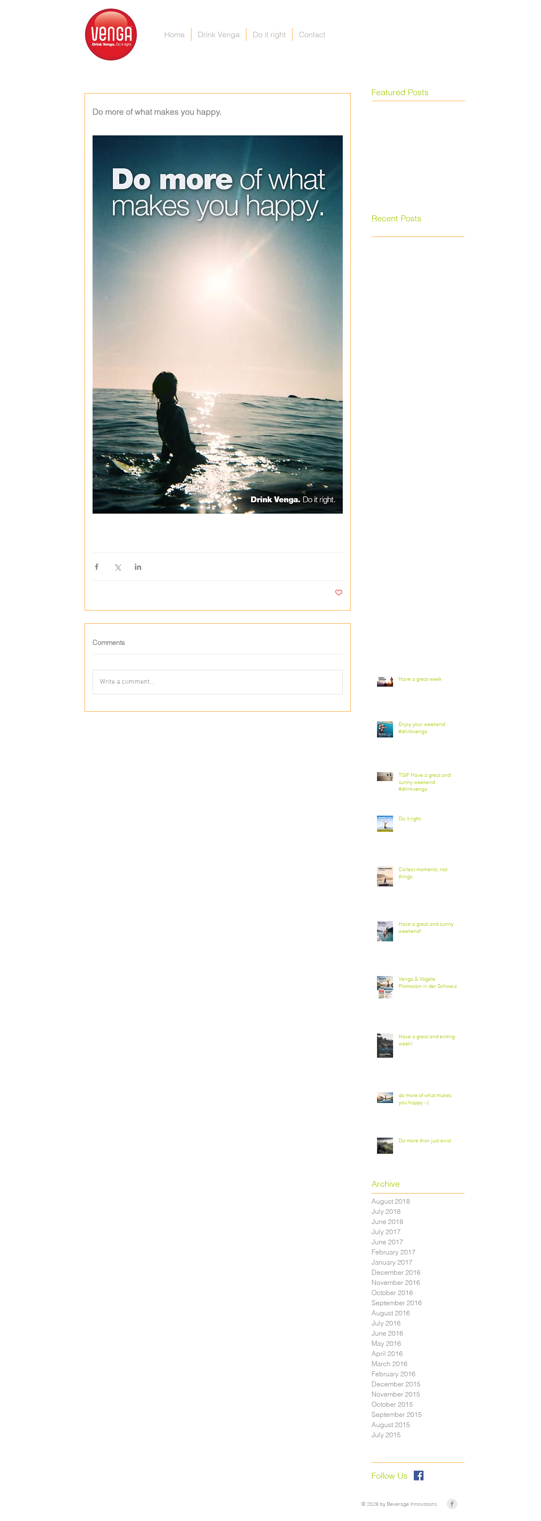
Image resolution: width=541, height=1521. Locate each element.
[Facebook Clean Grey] (452, 1504)
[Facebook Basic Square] (419, 1475)
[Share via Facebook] (97, 567)
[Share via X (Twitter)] (117, 567)
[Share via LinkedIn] (138, 567)
